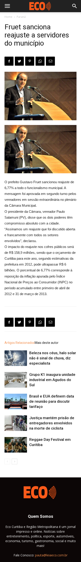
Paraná (21, 17)
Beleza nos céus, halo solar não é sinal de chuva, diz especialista (52, 358)
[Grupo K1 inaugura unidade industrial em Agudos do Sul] (15, 380)
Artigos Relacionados (19, 342)
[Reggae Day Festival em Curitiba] (15, 445)
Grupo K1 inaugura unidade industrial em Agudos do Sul (52, 379)
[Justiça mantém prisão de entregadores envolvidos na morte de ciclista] (15, 423)
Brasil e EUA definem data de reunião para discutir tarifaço (51, 401)
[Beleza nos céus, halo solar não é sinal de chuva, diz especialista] (15, 358)
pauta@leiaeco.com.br (51, 555)
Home (8, 17)
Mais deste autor (46, 342)
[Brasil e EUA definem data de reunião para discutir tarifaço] (15, 401)
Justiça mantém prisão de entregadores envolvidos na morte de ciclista (51, 423)
